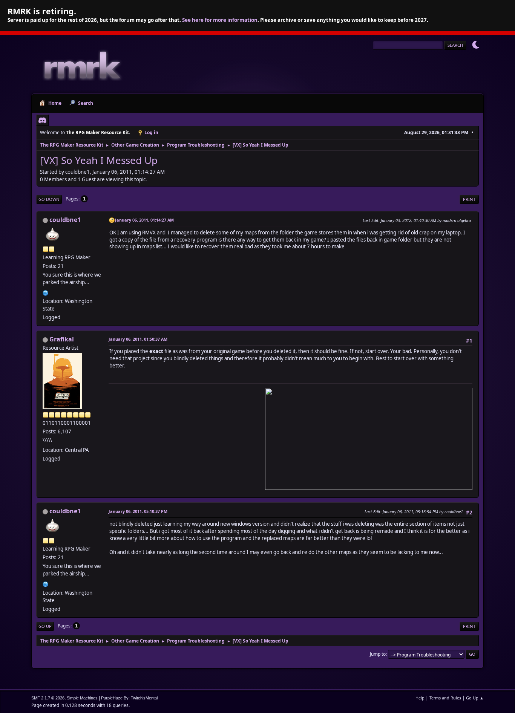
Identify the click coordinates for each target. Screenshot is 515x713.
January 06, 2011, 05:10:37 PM (138, 511)
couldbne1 (65, 220)
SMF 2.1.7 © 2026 (47, 698)
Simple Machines (82, 698)
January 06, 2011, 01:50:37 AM (138, 339)
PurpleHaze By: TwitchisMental (129, 698)
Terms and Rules (445, 698)
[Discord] (42, 120)
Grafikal (61, 339)
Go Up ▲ (475, 698)
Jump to (378, 654)
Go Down (49, 199)
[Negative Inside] (46, 292)
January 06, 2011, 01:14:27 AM (144, 220)
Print (469, 199)
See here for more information (220, 20)
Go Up (45, 626)
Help (420, 698)
